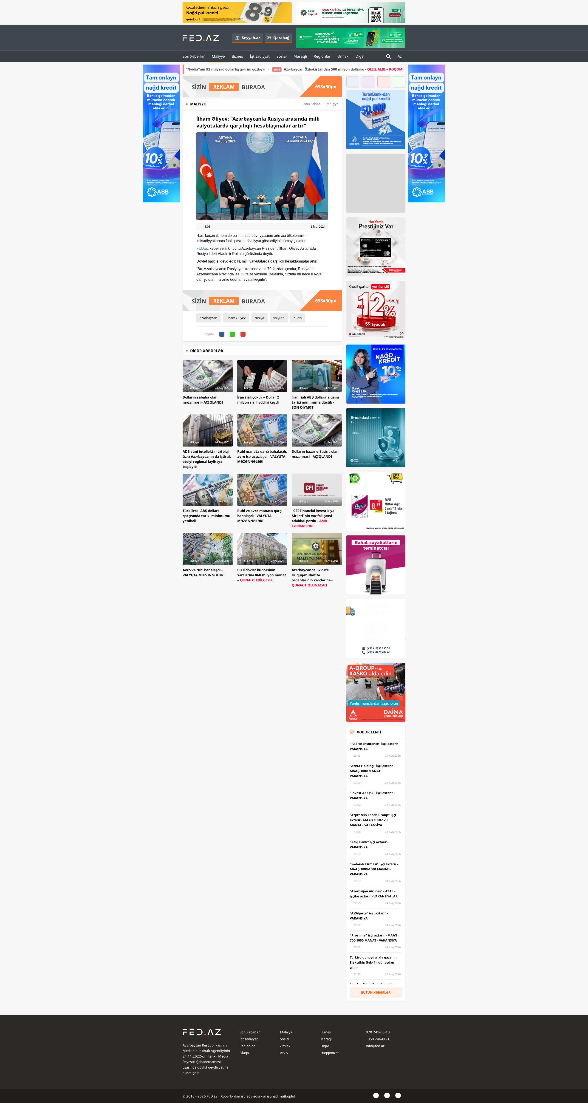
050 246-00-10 (379, 1039)
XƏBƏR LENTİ (369, 732)
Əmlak (343, 56)
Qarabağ (281, 37)
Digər (360, 56)
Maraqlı (300, 56)
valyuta (278, 318)
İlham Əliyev (236, 318)
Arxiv (284, 1052)
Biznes (237, 56)
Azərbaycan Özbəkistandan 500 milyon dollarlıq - (252, 69)
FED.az (202, 248)
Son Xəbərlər (194, 56)
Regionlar (322, 56)
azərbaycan (208, 318)
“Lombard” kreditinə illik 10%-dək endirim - (379, 69)
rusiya (259, 318)
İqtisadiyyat (260, 56)
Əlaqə (244, 1052)
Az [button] (400, 56)
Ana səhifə (312, 104)
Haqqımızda (329, 1052)
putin (298, 318)
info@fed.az (375, 1046)
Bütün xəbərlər (375, 992)
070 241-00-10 (378, 1032)
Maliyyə (218, 56)
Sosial (282, 56)
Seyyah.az (251, 37)
